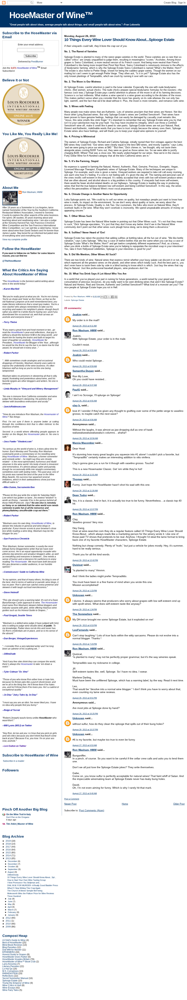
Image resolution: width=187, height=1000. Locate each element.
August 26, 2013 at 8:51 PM (84, 698)
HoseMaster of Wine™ (51, 15)
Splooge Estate (77, 300)
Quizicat (77, 564)
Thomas (77, 479)
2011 (8, 921)
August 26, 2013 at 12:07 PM (85, 509)
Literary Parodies (10, 966)
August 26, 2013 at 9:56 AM (84, 420)
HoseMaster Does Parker (14, 957)
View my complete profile (14, 239)
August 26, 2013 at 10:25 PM (85, 714)
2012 (8, 918)
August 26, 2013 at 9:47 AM (84, 385)
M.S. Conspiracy (10, 971)
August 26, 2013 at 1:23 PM (84, 591)
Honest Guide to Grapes (14, 954)
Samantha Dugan (83, 370)
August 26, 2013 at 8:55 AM (84, 350)
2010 (8, 923)
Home (125, 804)
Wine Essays (8, 987)
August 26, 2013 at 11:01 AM (85, 475)
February (12, 912)
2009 (8, 926)
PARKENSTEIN (10, 973)
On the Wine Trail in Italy (18, 814)
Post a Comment (71, 799)
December (13, 861)
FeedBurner (37, 61)
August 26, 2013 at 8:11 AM (84, 326)
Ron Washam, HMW (84, 330)
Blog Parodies (9, 947)
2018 (8, 844)
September (13, 869)
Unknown (78, 595)
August (11, 872)
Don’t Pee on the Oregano (17, 817)
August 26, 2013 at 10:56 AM (85, 438)
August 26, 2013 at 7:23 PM (84, 644)
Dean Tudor (79, 495)
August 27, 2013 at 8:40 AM (84, 793)
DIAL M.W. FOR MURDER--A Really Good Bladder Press (32, 885)
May (10, 904)
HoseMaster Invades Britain (16, 959)
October (12, 866)
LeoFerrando (80, 629)
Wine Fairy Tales (10, 990)
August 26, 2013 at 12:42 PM (85, 560)
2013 (8, 858)
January (12, 915)
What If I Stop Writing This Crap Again (23, 888)
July (10, 899)
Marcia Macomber (83, 442)
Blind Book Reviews (12, 945)
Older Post (179, 804)
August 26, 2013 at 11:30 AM (85, 490)
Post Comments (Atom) (91, 810)
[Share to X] (109, 297)
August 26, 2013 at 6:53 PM (84, 625)
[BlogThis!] (105, 297)
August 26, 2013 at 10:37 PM (85, 729)
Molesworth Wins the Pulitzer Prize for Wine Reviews (30, 893)
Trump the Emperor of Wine (16, 983)
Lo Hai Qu (7, 968)
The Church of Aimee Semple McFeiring (24, 891)
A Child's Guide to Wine (14, 940)
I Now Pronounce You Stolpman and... (24, 883)
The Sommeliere (82, 614)
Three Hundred (14, 896)
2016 (8, 849)
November (13, 864)
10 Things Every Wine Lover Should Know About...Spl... (31, 877)
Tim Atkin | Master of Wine (19, 824)
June (10, 901)
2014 (8, 855)
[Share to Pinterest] (116, 297)
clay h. (76, 405)
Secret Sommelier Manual (15, 978)
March (11, 910)
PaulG (76, 389)
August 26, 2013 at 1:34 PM (84, 609)
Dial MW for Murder (12, 949)
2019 (8, 841)
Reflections (8, 976)
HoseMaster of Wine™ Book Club (19, 961)
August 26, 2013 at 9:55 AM (84, 401)
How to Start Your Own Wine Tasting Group (26, 880)
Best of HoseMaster (12, 942)
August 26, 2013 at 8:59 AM (84, 366)
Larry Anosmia (9, 964)
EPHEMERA (8, 952)
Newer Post (70, 804)
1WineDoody (13, 875)
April (10, 907)
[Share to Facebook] (112, 297)
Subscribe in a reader (13, 761)
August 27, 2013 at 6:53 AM (84, 745)
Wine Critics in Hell (11, 985)
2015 (8, 852)
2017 (8, 846)
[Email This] (102, 297)
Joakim (76, 314)
